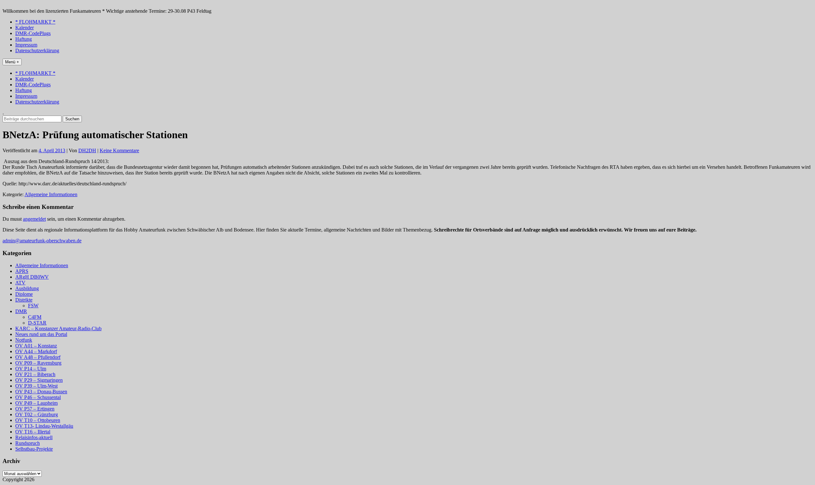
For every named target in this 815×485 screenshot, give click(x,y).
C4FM (34, 317)
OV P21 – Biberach (35, 374)
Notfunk (23, 340)
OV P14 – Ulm (30, 368)
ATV (20, 282)
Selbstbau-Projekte (34, 449)
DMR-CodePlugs (33, 33)
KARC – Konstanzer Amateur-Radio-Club (58, 328)
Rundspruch (27, 443)
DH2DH (87, 150)
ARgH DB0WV (32, 277)
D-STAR (37, 322)
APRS (21, 271)
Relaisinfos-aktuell (34, 437)
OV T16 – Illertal (32, 431)
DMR (21, 311)
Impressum (26, 44)
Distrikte (23, 300)
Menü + (12, 62)
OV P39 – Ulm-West (36, 386)
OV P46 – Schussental (38, 397)
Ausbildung (27, 288)
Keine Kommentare (119, 150)
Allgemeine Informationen (51, 194)
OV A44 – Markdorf (36, 351)
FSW (33, 305)
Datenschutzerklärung (37, 50)
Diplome (24, 294)
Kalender (24, 27)
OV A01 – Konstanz (36, 345)
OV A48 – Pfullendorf (37, 357)
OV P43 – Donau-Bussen (41, 391)
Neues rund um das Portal (41, 334)
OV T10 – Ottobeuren (37, 420)
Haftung (23, 39)
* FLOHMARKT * (35, 22)
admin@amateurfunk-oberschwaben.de (42, 240)
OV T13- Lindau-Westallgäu (44, 426)
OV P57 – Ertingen (34, 408)
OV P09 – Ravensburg (38, 363)
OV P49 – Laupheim (36, 403)
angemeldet (34, 219)
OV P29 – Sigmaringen (39, 380)
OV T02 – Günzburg (36, 414)
